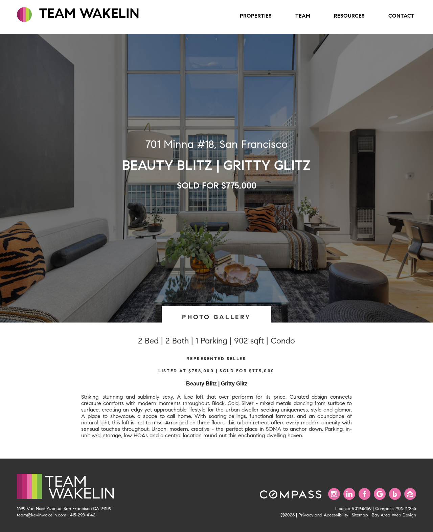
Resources (349, 16)
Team (302, 16)
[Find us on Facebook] (364, 494)
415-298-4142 (82, 515)
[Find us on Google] (380, 494)
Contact (401, 16)
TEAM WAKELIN (87, 13)
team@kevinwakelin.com (41, 515)
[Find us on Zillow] (410, 494)
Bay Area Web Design (394, 515)
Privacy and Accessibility (323, 515)
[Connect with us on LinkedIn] (349, 494)
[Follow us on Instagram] (334, 494)
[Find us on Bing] (395, 494)
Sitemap (360, 515)
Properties (256, 16)
